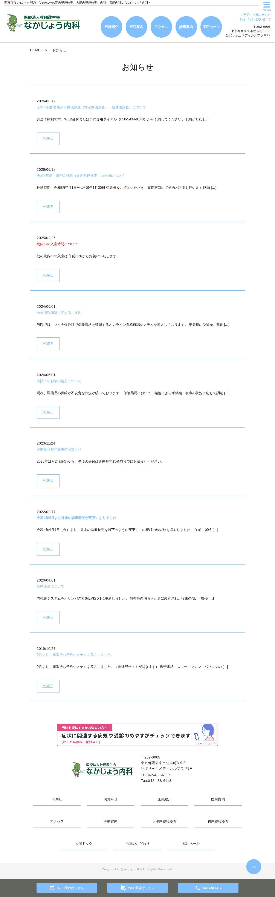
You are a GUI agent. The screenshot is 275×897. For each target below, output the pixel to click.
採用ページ (211, 27)
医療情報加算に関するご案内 (59, 312)
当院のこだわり (137, 843)
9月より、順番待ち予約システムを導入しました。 (75, 655)
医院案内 (136, 27)
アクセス (161, 27)
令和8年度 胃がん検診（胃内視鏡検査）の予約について (81, 175)
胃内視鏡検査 (218, 821)
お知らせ (111, 799)
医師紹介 (111, 27)
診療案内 (186, 27)
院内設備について (50, 586)
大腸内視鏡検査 (164, 821)
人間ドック (83, 843)
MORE (48, 138)
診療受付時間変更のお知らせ (59, 449)
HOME (35, 50)
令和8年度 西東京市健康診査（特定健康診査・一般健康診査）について (91, 107)
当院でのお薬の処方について (59, 381)
